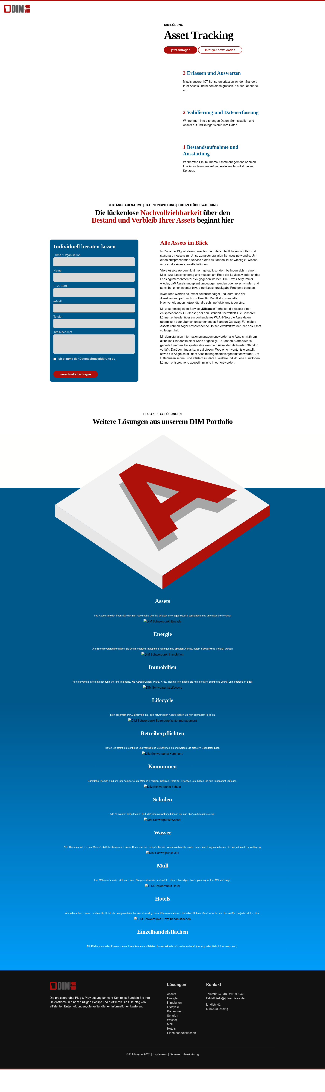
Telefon (58, 316)
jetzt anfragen (180, 50)
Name (57, 270)
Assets (171, 994)
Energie (172, 998)
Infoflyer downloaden (220, 50)
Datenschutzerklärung (184, 1054)
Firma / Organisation (66, 255)
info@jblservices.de (230, 998)
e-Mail (57, 301)
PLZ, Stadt (60, 286)
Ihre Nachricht (62, 332)
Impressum (160, 1054)
